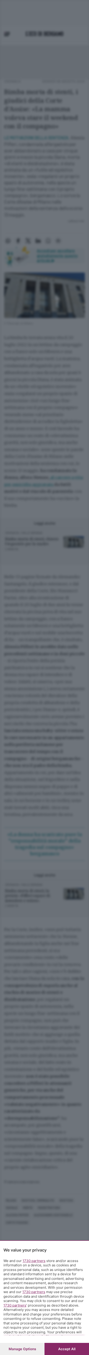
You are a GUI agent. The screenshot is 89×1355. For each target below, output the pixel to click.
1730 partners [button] (34, 1261)
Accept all (67, 1349)
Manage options (22, 1349)
